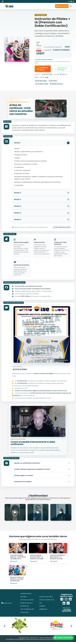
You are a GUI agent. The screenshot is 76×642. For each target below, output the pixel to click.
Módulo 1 (17, 143)
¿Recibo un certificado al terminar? (27, 463)
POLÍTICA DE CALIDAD (26, 600)
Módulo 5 (17, 213)
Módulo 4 (17, 206)
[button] (62, 6)
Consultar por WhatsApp (62, 69)
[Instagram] (66, 599)
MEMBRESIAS (43, 609)
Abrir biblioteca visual (62, 227)
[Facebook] (61, 599)
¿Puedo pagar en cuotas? (23, 475)
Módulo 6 (17, 219)
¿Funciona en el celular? (23, 482)
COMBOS (42, 606)
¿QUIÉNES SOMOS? (26, 593)
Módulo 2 (17, 193)
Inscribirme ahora (43, 69)
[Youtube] (70, 599)
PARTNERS (23, 597)
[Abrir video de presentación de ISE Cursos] (51, 108)
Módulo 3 (17, 199)
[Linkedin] (63, 603)
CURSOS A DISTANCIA (46, 597)
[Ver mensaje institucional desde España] (38, 421)
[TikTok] (68, 603)
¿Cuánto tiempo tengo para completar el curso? (32, 469)
